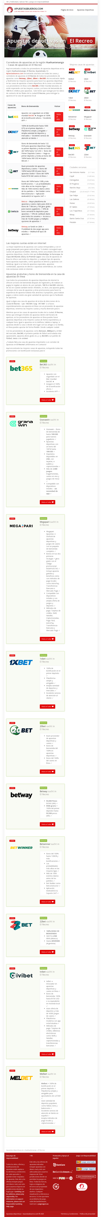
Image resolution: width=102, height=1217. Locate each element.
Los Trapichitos (82, 211)
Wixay (82, 214)
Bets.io (24, 201)
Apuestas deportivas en (14, 1150)
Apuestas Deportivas (85, 10)
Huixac (82, 203)
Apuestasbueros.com (14, 73)
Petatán (82, 222)
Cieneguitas (82, 180)
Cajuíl (82, 176)
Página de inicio (67, 10)
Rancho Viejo (82, 187)
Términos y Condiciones (69, 1214)
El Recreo (44, 367)
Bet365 (43, 78)
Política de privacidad (87, 1214)
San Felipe (82, 195)
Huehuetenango (31, 1150)
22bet (29, 78)
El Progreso (82, 184)
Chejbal (78, 191)
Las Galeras (82, 199)
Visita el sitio (58, 116)
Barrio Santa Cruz (82, 218)
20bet (35, 78)
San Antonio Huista (82, 172)
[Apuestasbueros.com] (27, 10)
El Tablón (82, 207)
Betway (22, 78)
